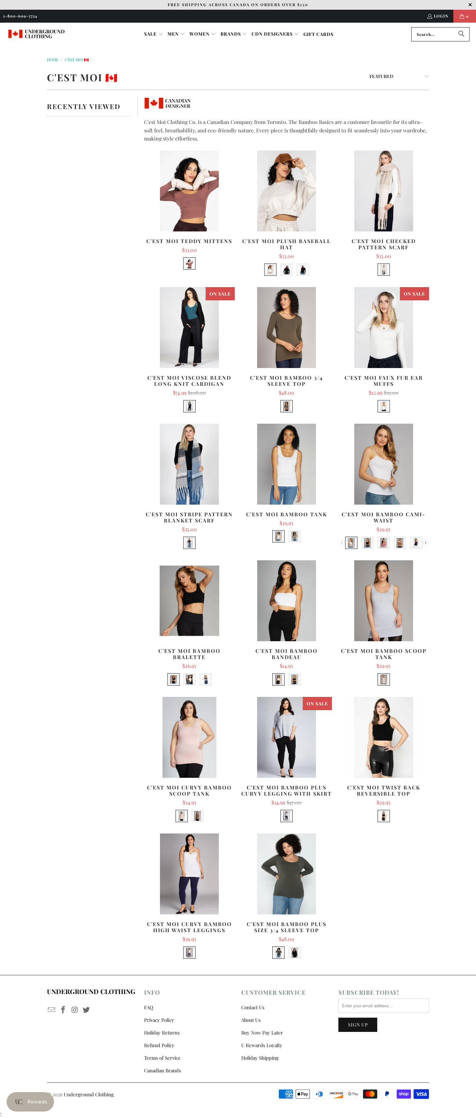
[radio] (189, 263)
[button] (153, 34)
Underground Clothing (89, 1094)
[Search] (461, 34)
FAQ (148, 1007)
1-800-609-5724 (20, 15)
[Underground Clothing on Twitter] (86, 1010)
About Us (251, 1020)
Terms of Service (162, 1058)
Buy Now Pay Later (262, 1032)
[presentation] (425, 542)
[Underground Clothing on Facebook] (63, 1010)
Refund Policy (159, 1045)
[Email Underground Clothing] (52, 1010)
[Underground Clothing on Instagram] (75, 1010)
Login (441, 15)
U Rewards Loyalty (261, 1045)
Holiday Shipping (259, 1058)
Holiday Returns (162, 1032)
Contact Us (253, 1007)
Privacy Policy (159, 1020)
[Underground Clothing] (36, 34)
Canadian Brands (162, 1070)
